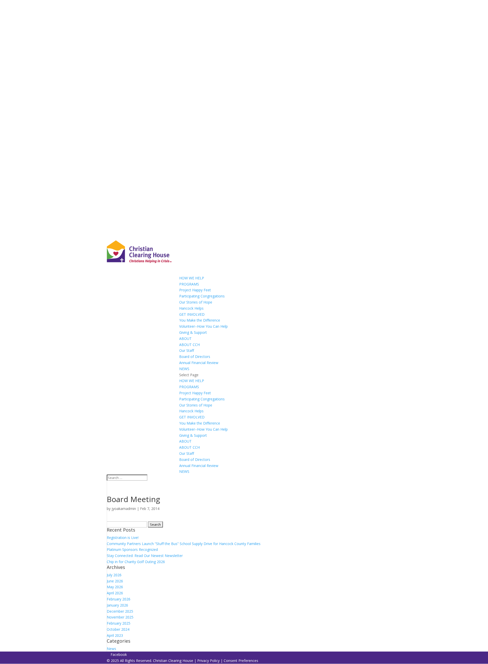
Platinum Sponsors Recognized (132, 549)
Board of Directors (194, 356)
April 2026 (115, 593)
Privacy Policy (208, 660)
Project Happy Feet (195, 290)
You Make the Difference (199, 320)
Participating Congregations (202, 296)
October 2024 (118, 629)
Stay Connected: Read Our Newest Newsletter (145, 555)
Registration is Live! (123, 537)
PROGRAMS (189, 284)
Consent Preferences (241, 660)
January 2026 (117, 605)
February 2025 (118, 623)
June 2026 (115, 581)
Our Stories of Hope (195, 302)
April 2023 (115, 635)
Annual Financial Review (198, 362)
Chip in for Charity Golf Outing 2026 (136, 561)
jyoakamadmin (124, 508)
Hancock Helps (191, 308)
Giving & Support (193, 332)
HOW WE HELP (191, 380)
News (111, 648)
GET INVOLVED (192, 417)
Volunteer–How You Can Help (203, 326)
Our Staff (186, 350)
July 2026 (114, 574)
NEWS (184, 471)
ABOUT (185, 441)
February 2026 (118, 599)
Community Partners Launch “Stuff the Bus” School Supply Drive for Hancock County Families (184, 543)
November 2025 (120, 617)
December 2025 (120, 611)
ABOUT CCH (189, 344)
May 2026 (115, 586)
